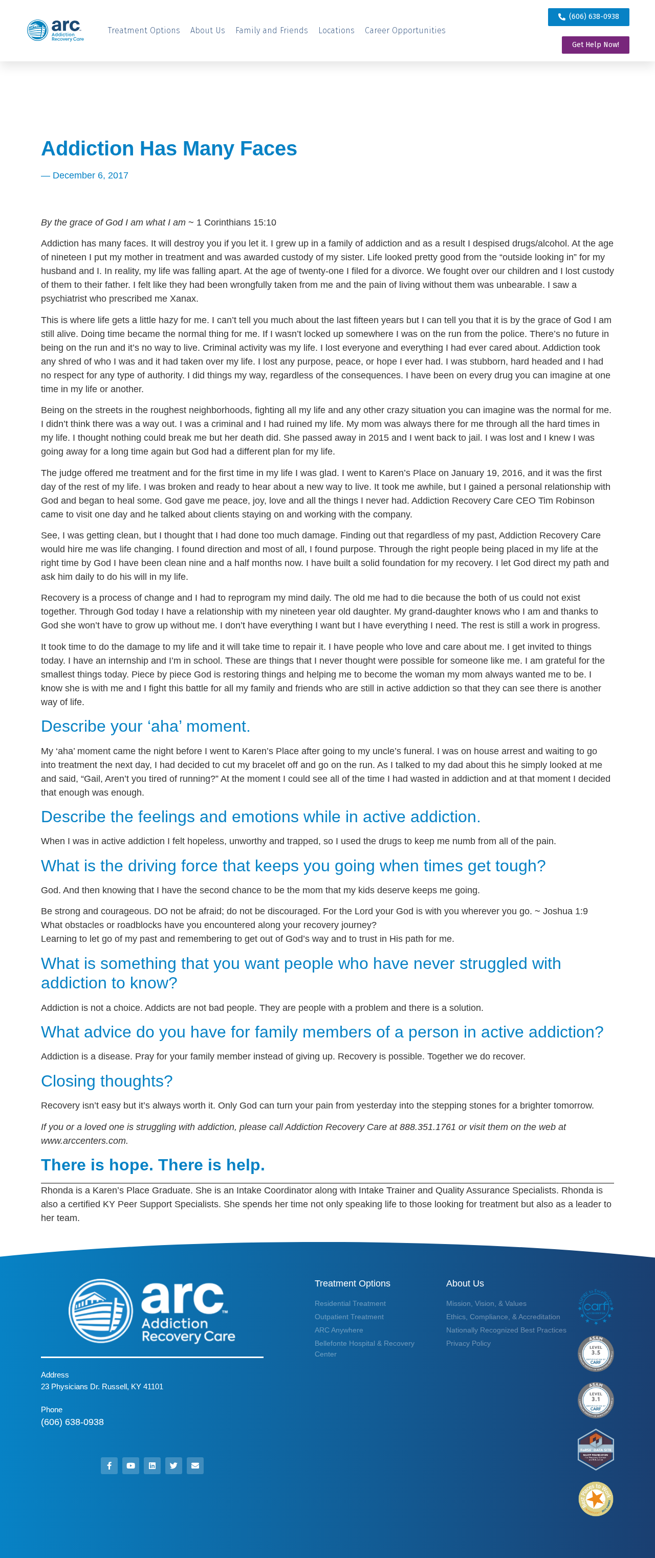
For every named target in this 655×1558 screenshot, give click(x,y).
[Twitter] (173, 1465)
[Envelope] (195, 1465)
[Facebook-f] (109, 1465)
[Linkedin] (152, 1465)
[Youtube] (130, 1465)
